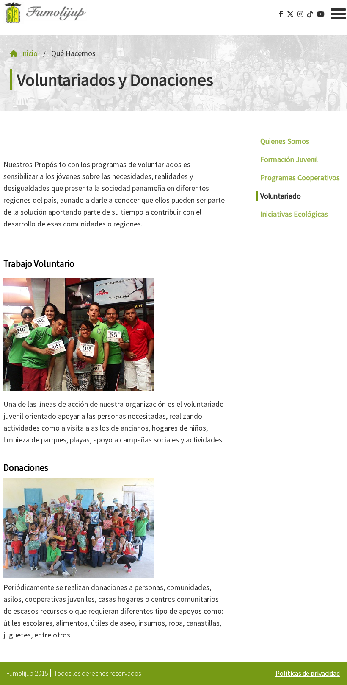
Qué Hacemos (73, 53)
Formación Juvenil (289, 159)
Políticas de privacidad (307, 673)
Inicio (29, 53)
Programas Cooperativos (300, 177)
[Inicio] (45, 12)
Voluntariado (280, 196)
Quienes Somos (284, 141)
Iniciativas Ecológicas (294, 214)
